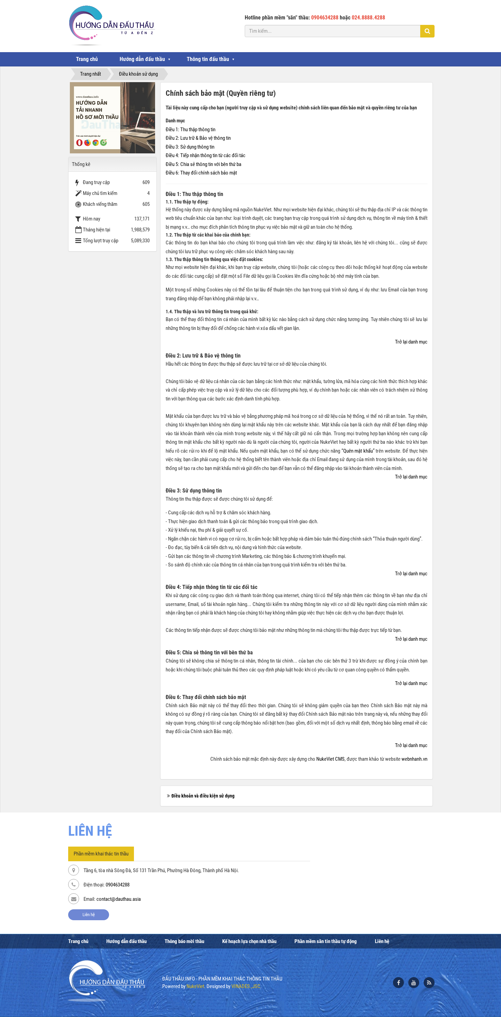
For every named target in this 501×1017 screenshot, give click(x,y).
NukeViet (195, 986)
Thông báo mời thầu (184, 941)
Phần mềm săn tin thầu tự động (325, 941)
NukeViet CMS (330, 759)
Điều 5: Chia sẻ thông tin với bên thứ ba (203, 164)
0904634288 (118, 885)
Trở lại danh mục (411, 342)
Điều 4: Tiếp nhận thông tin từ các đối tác (205, 155)
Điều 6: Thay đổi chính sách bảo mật (201, 173)
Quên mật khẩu (358, 451)
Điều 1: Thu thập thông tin (190, 129)
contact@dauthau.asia (118, 899)
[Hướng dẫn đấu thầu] (111, 25)
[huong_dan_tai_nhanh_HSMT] (112, 118)
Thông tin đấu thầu (208, 59)
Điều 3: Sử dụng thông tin (190, 147)
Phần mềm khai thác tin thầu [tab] (101, 854)
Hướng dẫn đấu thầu (142, 59)
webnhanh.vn (414, 759)
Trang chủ (87, 59)
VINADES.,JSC (245, 986)
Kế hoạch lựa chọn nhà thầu (249, 941)
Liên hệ (88, 914)
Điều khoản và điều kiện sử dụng (202, 796)
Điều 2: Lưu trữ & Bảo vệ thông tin (198, 138)
